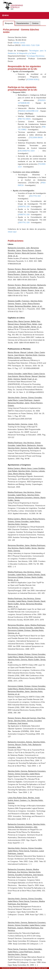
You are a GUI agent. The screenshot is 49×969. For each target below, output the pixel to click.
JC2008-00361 (33, 79)
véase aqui (12, 232)
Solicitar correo (19, 43)
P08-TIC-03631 (24, 119)
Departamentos (22, 23)
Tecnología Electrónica (35, 56)
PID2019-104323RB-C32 (28, 111)
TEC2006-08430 (36, 137)
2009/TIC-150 (24, 207)
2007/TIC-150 (24, 222)
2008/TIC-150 (24, 214)
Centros (35, 23)
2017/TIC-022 (35, 196)
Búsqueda (9, 23)
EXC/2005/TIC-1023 (26, 151)
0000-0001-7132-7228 (30, 45)
